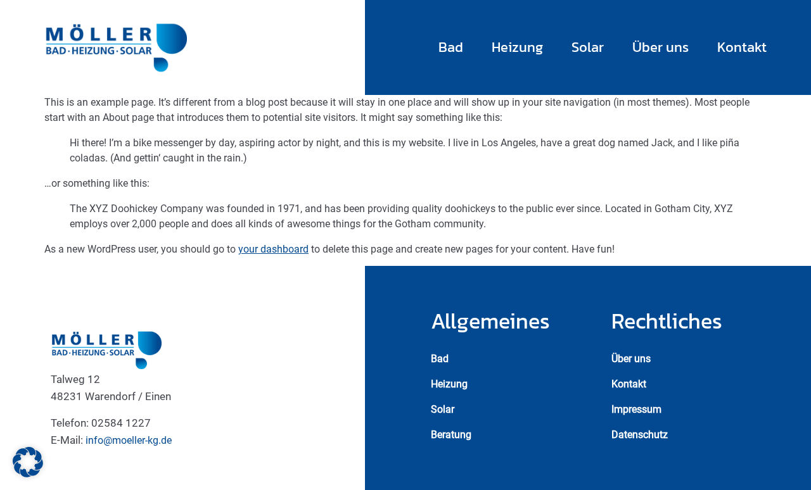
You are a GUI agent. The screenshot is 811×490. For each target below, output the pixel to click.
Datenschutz (639, 435)
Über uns (660, 47)
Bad (450, 47)
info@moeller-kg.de (129, 440)
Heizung (517, 47)
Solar (588, 47)
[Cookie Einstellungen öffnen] (28, 474)
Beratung (451, 435)
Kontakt (742, 47)
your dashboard (273, 249)
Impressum (636, 409)
